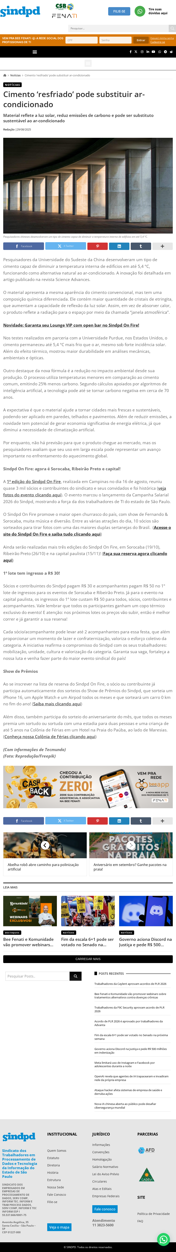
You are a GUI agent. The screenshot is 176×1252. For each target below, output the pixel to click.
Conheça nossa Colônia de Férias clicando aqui (50, 736)
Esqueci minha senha (162, 38)
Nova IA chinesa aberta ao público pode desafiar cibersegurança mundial (125, 1105)
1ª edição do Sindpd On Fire (34, 481)
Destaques (12, 932)
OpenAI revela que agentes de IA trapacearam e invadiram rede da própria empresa (131, 1078)
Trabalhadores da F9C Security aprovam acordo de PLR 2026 (129, 1009)
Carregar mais (88, 959)
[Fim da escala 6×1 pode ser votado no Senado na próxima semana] (88, 911)
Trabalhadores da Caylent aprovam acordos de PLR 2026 (130, 984)
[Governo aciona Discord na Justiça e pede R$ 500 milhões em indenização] (146, 911)
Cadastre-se (157, 42)
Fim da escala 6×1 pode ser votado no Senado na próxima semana (87, 942)
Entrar (141, 40)
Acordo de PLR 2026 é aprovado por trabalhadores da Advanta (128, 1023)
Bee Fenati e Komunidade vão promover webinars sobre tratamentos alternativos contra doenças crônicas (28, 942)
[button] (34, 51)
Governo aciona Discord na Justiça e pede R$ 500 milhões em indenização (145, 942)
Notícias (15, 75)
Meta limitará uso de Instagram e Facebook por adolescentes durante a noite (124, 1064)
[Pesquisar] (172, 28)
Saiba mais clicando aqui (57, 704)
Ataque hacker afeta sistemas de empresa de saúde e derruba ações (128, 1092)
